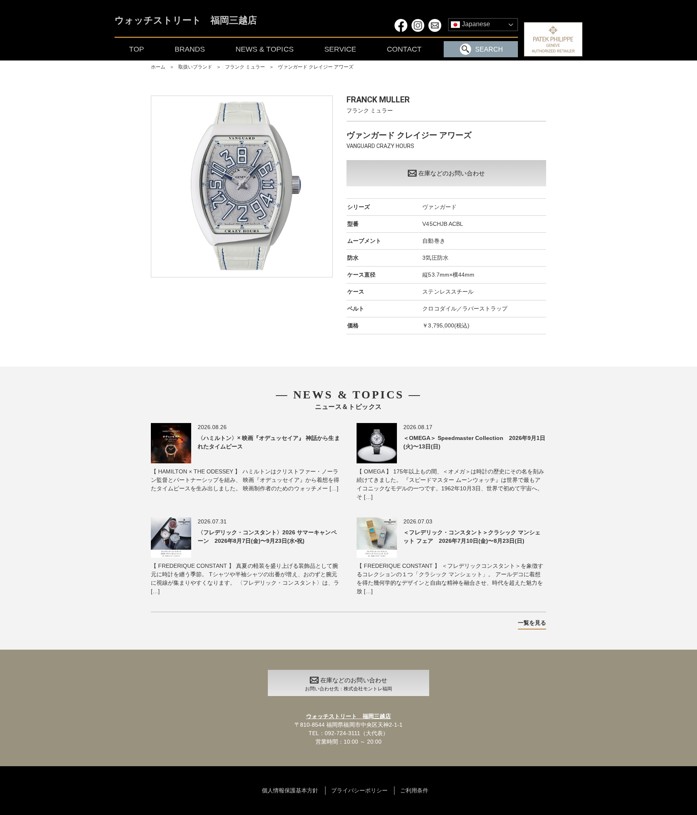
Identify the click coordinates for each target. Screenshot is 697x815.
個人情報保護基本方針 (290, 790)
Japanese (475, 24)
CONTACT (404, 49)
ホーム (158, 67)
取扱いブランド (195, 67)
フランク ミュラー (245, 67)
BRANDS (190, 49)
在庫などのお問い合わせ (451, 173)
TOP (136, 49)
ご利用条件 (414, 790)
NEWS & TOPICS (264, 49)
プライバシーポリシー (359, 790)
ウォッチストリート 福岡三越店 (186, 20)
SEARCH (489, 49)
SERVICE (340, 49)
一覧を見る (532, 622)
